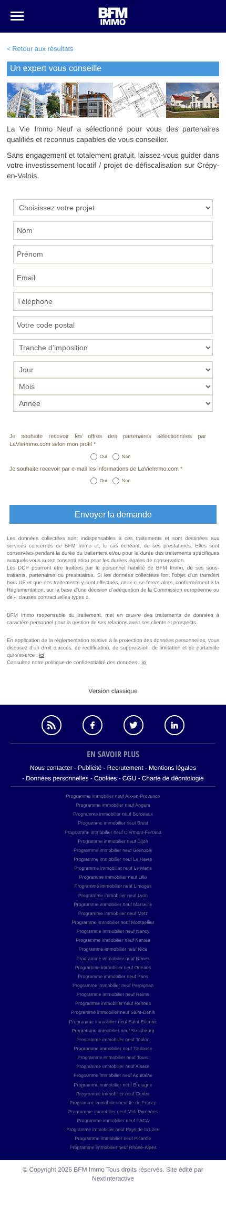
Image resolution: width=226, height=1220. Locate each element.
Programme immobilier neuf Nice (112, 949)
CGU (129, 778)
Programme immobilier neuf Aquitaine (113, 1075)
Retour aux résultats (42, 49)
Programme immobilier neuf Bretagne (113, 1084)
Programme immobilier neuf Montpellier (112, 922)
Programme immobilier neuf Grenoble (113, 850)
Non (126, 456)
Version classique (112, 691)
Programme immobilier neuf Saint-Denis (113, 1012)
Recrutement (125, 767)
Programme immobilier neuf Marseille (113, 904)
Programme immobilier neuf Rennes (113, 1003)
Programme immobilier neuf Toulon (112, 1039)
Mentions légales (172, 767)
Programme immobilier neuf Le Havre (113, 859)
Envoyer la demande (113, 514)
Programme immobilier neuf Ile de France (113, 1102)
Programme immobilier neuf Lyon (113, 895)
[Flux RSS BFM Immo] (51, 725)
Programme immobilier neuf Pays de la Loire (113, 1129)
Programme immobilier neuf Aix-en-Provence (113, 796)
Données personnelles (57, 778)
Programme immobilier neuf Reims (113, 994)
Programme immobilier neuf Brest (113, 823)
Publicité (89, 767)
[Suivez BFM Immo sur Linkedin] (174, 725)
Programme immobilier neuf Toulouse (113, 1048)
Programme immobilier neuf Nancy (113, 931)
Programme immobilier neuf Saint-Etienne (113, 1021)
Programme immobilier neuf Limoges (112, 886)
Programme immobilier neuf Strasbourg (112, 1030)
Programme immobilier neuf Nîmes (112, 958)
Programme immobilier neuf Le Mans (113, 868)
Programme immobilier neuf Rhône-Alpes (112, 1147)
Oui (103, 456)
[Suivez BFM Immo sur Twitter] (133, 725)
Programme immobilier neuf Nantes (113, 940)
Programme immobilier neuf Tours (113, 1057)
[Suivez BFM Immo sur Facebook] (92, 725)
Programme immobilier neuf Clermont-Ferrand (113, 832)
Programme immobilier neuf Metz (113, 913)
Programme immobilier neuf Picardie (113, 1138)
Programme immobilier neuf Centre (113, 1093)
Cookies (105, 778)
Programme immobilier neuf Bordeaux (113, 814)
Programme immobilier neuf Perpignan (113, 985)
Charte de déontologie (173, 778)
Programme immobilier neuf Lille (113, 877)
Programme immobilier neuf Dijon (113, 841)
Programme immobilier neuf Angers (113, 805)
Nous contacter (51, 767)
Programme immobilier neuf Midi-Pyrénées (113, 1111)
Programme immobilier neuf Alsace (113, 1066)
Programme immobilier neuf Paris (113, 976)
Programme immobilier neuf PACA (113, 1120)
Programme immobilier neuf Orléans (113, 967)
